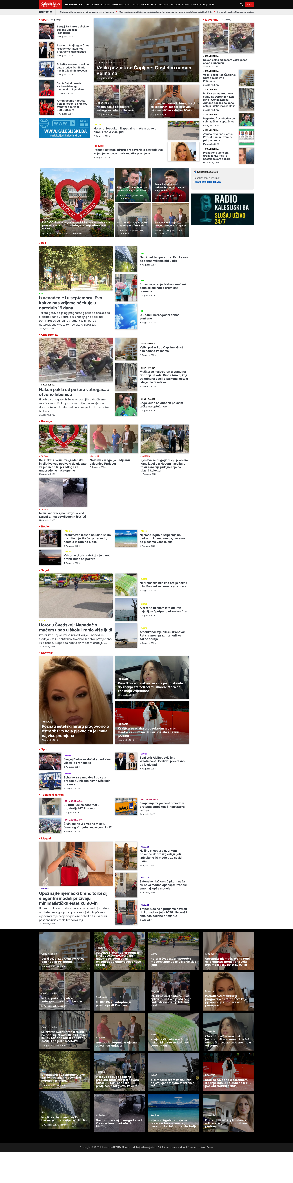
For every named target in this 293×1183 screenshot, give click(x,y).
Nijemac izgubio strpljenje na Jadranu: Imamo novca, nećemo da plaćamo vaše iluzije (162, 538)
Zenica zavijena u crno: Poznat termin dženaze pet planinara (218, 137)
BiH (80, 4)
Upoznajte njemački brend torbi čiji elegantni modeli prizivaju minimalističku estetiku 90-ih (129, 12)
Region (145, 4)
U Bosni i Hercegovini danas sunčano (159, 316)
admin (63, 966)
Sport (136, 4)
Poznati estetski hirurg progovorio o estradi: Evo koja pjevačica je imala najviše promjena (128, 151)
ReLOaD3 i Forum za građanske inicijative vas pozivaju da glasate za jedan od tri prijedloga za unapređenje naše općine (63, 465)
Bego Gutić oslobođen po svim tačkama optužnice (219, 120)
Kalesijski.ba (51, 3)
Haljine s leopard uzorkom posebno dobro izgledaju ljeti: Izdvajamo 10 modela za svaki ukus (161, 856)
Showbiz (175, 4)
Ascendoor (179, 1147)
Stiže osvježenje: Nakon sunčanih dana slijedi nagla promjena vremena (164, 288)
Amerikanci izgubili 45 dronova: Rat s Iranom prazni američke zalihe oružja (162, 635)
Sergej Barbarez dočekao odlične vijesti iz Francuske (73, 29)
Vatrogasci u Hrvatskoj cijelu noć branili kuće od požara (87, 557)
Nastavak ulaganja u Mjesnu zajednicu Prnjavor (110, 461)
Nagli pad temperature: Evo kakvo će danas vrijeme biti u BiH (164, 259)
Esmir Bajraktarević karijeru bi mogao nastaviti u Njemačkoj (70, 86)
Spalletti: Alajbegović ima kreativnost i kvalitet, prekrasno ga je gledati (73, 48)
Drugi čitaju (56, 20)
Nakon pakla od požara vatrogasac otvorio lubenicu (116, 108)
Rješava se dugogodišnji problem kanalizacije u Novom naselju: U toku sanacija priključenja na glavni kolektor (164, 465)
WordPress (207, 1147)
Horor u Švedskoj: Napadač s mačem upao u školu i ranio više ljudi (213, 12)
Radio (185, 4)
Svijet (154, 4)
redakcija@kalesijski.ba (207, 181)
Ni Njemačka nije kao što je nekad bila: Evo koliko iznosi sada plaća (163, 584)
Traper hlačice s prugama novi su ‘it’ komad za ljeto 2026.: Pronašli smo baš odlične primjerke (163, 912)
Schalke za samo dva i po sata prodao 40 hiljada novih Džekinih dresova (73, 67)
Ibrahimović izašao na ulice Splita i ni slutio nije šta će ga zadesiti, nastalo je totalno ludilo (88, 538)
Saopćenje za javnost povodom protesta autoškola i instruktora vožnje (162, 806)
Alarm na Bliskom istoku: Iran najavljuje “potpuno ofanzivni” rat (164, 609)
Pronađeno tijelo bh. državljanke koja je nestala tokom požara (217, 155)
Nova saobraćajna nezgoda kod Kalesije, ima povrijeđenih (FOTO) (62, 514)
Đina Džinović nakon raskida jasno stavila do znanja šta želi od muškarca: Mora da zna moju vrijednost (150, 687)
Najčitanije (209, 4)
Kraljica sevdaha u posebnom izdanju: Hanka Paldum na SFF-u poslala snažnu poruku (148, 732)
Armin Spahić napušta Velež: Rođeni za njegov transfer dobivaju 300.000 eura (72, 105)
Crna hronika (92, 4)
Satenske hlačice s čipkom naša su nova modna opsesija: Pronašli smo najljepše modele (163, 885)
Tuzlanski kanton (121, 4)
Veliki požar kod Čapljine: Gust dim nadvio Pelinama (143, 70)
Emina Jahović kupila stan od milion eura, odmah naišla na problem (226, 1123)
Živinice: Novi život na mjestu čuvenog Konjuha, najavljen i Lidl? (88, 825)
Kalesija (105, 4)
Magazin (163, 4)
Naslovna (71, 4)
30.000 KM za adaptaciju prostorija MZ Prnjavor (81, 806)
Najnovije (196, 4)
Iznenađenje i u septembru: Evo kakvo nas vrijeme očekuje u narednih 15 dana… (70, 302)
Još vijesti (225, 20)
